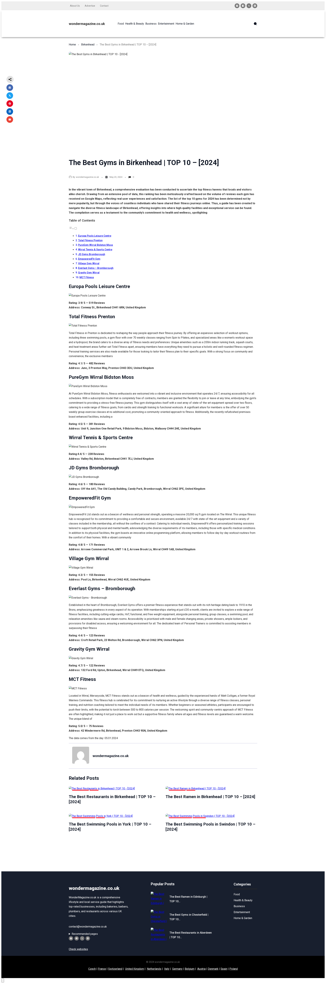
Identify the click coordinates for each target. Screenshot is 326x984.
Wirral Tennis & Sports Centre (95, 249)
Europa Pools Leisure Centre (94, 235)
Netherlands (154, 968)
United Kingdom (134, 968)
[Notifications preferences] (2, 980)
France (102, 968)
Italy (166, 968)
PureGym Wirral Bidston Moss (95, 245)
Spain (224, 968)
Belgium (189, 968)
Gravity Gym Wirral (88, 272)
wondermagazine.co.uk (87, 24)
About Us (75, 5)
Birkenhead (87, 44)
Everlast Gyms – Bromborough (95, 268)
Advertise (90, 5)
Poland (233, 968)
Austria (201, 968)
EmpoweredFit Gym (89, 258)
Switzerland (115, 968)
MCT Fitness (86, 277)
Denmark (213, 968)
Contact (104, 5)
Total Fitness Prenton (90, 240)
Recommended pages (85, 933)
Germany (177, 968)
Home (72, 44)
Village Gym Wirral (88, 263)
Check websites (78, 949)
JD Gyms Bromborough (91, 254)
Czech (92, 968)
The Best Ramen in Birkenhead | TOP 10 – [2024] (210, 796)
